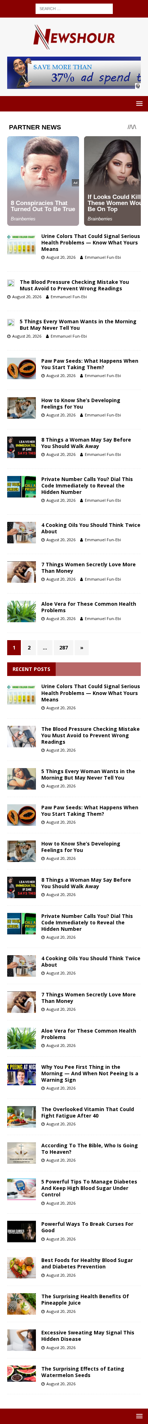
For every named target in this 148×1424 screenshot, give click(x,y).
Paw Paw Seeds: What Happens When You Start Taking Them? (89, 364)
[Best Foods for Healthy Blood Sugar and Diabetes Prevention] (21, 1267)
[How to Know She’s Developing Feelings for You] (21, 851)
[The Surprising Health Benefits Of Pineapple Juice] (21, 1304)
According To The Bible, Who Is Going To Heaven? (89, 1148)
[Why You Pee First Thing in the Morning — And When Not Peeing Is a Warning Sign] (21, 1074)
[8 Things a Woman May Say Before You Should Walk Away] (21, 887)
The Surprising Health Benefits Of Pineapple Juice (85, 1299)
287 (63, 647)
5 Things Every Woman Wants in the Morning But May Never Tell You (78, 324)
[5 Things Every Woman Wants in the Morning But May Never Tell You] (21, 779)
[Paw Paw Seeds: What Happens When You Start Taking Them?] (21, 815)
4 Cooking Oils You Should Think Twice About (90, 528)
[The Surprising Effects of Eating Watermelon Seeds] (21, 1374)
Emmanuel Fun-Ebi (103, 257)
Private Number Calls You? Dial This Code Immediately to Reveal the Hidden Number (87, 485)
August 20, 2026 (60, 257)
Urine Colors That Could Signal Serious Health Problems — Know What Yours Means (90, 242)
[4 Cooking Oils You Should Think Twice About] (21, 966)
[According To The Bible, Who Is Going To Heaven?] (21, 1153)
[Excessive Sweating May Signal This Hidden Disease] (21, 1340)
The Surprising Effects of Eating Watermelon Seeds (82, 1371)
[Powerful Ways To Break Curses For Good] (21, 1231)
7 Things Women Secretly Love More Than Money (88, 567)
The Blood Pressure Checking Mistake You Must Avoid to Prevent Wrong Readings (74, 285)
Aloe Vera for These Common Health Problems (88, 607)
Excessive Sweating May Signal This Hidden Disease (87, 1335)
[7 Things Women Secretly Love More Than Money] (21, 1002)
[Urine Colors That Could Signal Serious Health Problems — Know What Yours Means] (21, 694)
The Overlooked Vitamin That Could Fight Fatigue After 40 (87, 1112)
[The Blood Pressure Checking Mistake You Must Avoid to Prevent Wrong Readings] (21, 736)
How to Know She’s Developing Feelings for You (80, 403)
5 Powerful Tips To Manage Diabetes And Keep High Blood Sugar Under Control (89, 1188)
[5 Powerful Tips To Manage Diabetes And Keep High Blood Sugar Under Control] (21, 1189)
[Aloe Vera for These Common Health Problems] (21, 1038)
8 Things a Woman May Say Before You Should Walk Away (86, 442)
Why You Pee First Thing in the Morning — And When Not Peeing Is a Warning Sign (89, 1073)
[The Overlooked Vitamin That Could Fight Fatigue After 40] (21, 1117)
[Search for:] (74, 8)
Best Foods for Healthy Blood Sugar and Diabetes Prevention (87, 1263)
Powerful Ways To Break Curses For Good (87, 1227)
